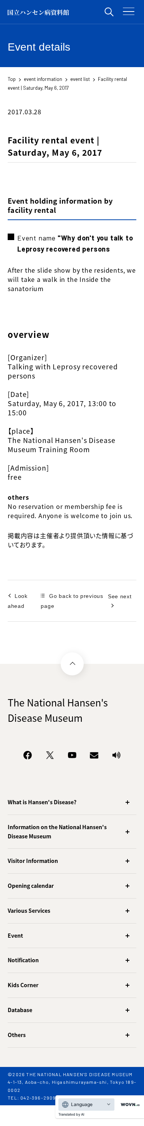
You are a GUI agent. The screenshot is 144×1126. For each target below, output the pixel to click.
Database (20, 1010)
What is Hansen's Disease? (42, 802)
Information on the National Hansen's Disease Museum (57, 831)
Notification (23, 960)
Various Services (29, 910)
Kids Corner (23, 985)
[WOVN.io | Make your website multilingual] (128, 1104)
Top (12, 79)
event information (43, 79)
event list (80, 79)
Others (17, 1035)
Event (15, 935)
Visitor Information (33, 860)
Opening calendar (31, 885)
